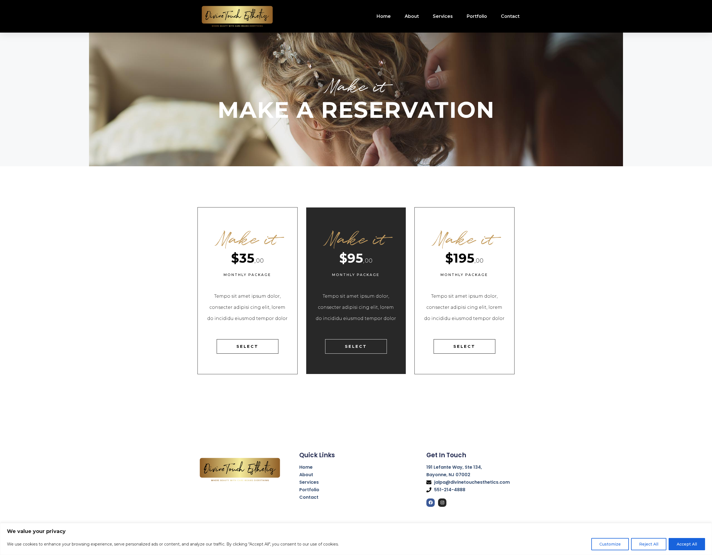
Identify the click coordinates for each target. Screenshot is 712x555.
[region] (356, 539)
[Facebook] (430, 502)
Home (384, 16)
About (412, 16)
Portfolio (477, 16)
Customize (610, 544)
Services (443, 16)
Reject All (648, 544)
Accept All (687, 544)
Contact (510, 16)
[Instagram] (442, 502)
